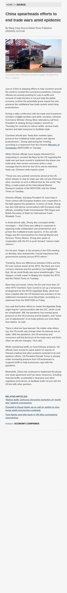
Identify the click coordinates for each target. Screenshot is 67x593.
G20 (19, 116)
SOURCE (21, 4)
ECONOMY (20, 423)
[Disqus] (33, 471)
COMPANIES (32, 423)
